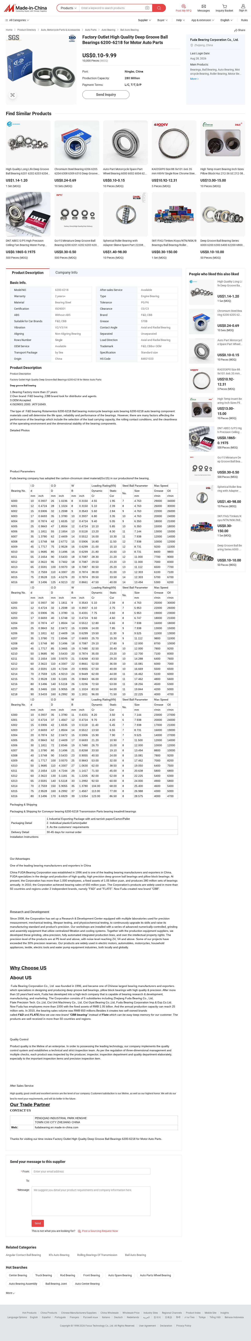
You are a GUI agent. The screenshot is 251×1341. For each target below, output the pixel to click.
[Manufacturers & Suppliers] (25, 8)
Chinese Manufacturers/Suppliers (78, 1312)
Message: (23, 1190)
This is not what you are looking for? (53, 1231)
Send (38, 1223)
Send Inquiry (106, 94)
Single (58, 340)
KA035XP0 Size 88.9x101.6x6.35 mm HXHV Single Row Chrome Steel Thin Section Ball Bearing (229, 371)
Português (60, 1317)
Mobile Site (210, 1312)
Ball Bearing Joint (56, 1283)
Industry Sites (151, 1312)
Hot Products (29, 1312)
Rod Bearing (67, 1275)
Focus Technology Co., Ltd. (99, 1325)
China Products (49, 1312)
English (34, 1317)
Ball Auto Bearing (135, 1255)
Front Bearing (91, 1275)
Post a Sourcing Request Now (98, 1231)
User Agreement (147, 1325)
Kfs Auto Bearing (59, 1255)
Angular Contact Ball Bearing (23, 1255)
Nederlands (133, 1317)
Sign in (243, 10)
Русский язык (90, 1317)
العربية (146, 1317)
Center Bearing (18, 1275)
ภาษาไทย (190, 1317)
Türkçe (202, 1317)
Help (179, 20)
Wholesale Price (131, 1312)
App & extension (201, 20)
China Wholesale (109, 1312)
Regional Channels (172, 1312)
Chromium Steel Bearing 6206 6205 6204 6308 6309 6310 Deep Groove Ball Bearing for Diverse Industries (229, 313)
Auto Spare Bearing (120, 1275)
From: (25, 1171)
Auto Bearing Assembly (23, 1283)
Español (46, 1317)
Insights (224, 1312)
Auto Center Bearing (87, 1283)
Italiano (106, 1317)
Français (74, 1317)
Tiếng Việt (215, 1317)
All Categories (17, 20)
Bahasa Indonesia (234, 1317)
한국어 (157, 1317)
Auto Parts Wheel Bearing (155, 1275)
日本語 (168, 1317)
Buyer (161, 20)
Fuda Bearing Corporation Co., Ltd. (214, 40)
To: (28, 1180)
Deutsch (118, 1317)
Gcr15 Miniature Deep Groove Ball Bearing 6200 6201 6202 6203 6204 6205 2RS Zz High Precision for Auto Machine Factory (229, 459)
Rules (244, 20)
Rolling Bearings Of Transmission (97, 1255)
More (193, 79)
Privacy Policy (183, 1325)
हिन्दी (178, 1317)
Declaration (166, 1325)
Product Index (193, 1312)
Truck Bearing (43, 1275)
